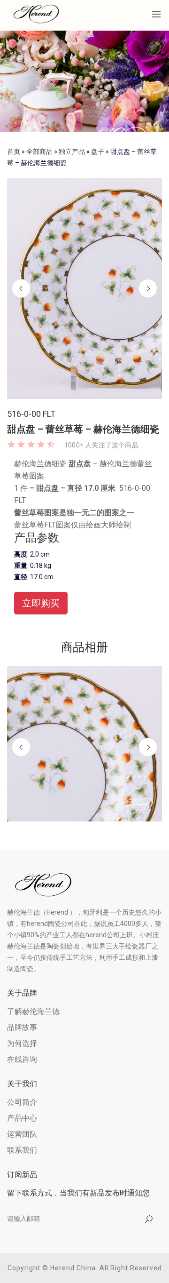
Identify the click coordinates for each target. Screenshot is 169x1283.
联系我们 (22, 1150)
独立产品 (72, 151)
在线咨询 (22, 1059)
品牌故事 (22, 1027)
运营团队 (22, 1134)
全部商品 (39, 151)
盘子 (97, 151)
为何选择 (22, 1043)
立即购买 (41, 603)
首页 (13, 151)
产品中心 (22, 1118)
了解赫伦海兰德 (33, 1011)
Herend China (73, 1268)
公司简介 (22, 1102)
